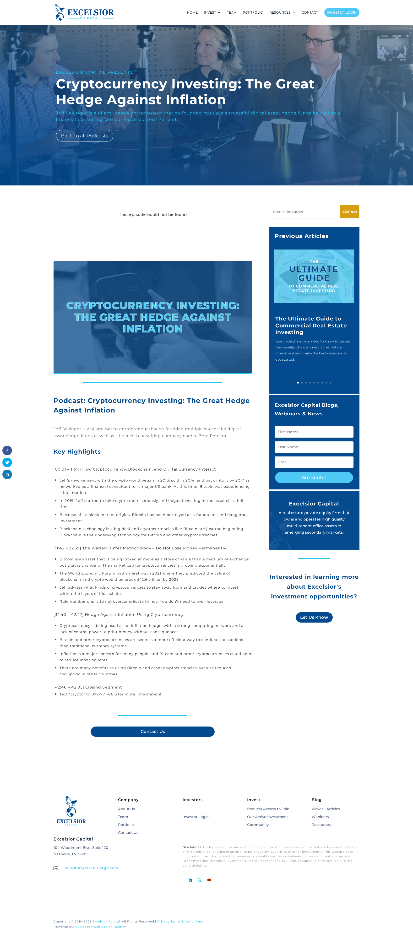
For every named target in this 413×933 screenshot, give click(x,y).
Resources (321, 824)
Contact (310, 13)
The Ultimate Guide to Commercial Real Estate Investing (311, 325)
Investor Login (342, 12)
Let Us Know (314, 617)
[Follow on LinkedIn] (190, 880)
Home (192, 13)
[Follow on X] (200, 880)
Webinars (320, 816)
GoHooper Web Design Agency (100, 926)
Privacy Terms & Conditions (180, 921)
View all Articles (326, 809)
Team (232, 13)
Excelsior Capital (106, 921)
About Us (126, 809)
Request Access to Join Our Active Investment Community (268, 817)
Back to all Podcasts (84, 136)
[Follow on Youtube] (209, 880)
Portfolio (253, 13)
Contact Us (153, 731)
